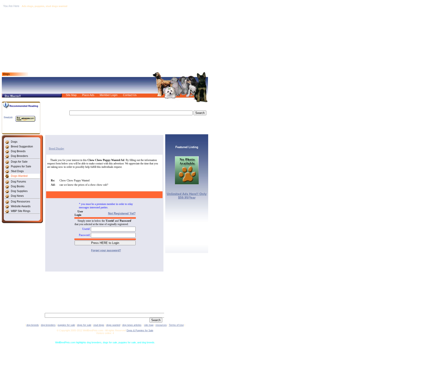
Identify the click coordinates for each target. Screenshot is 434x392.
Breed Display (56, 148)
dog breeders (48, 325)
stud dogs (98, 325)
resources (161, 325)
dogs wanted (113, 325)
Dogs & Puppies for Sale (140, 330)
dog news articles (132, 325)
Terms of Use (176, 325)
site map (148, 325)
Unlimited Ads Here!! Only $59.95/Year (187, 195)
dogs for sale (84, 325)
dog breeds (32, 325)
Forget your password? (106, 250)
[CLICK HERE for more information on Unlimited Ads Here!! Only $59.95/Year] (187, 183)
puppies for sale (66, 325)
